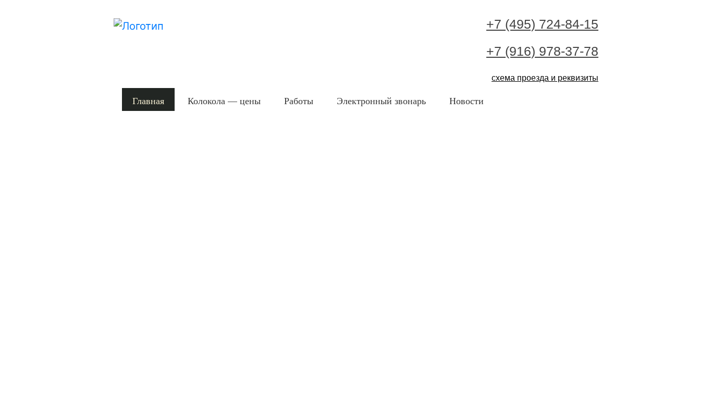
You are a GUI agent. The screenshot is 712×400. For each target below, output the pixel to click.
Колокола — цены (224, 100)
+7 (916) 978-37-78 (542, 51)
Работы (298, 100)
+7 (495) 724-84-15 (542, 24)
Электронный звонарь (381, 100)
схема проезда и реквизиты (545, 77)
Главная (148, 100)
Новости (466, 100)
